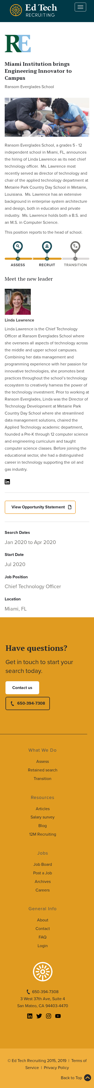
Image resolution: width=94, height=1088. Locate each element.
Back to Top (71, 1077)
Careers (43, 890)
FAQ (42, 937)
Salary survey (43, 817)
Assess (42, 761)
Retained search (42, 770)
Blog (42, 825)
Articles (43, 808)
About (42, 920)
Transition (42, 778)
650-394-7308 (31, 703)
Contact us (22, 687)
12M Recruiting (42, 834)
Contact (43, 928)
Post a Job (42, 873)
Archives (43, 881)
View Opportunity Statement (38, 507)
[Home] (34, 10)
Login (43, 945)
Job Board (42, 864)
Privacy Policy (56, 1067)
